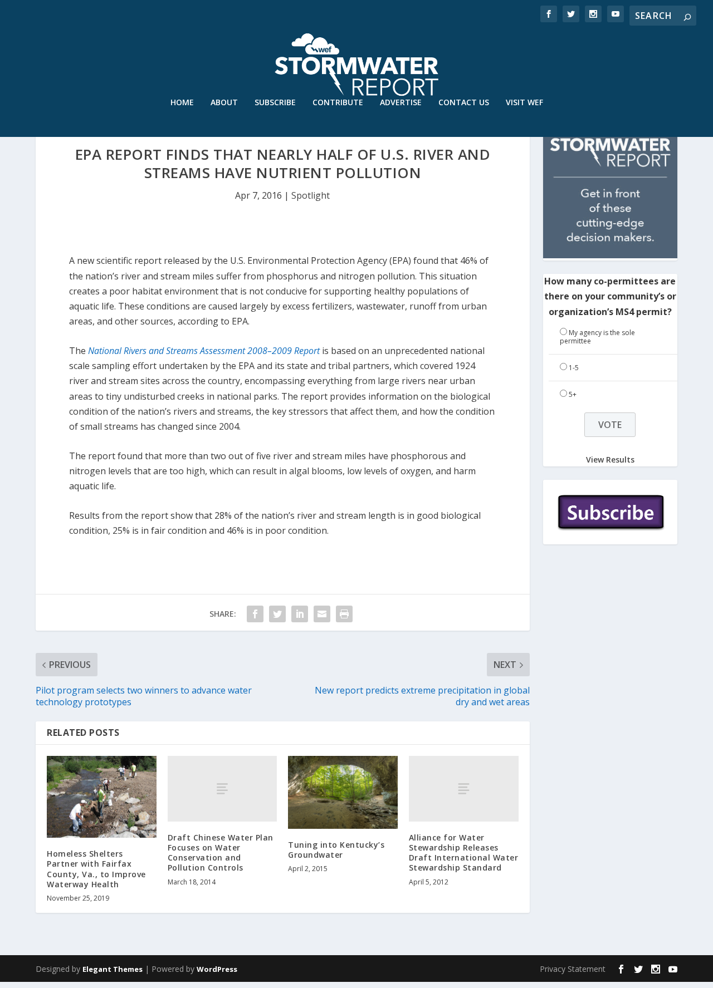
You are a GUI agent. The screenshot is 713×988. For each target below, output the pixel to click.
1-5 (574, 367)
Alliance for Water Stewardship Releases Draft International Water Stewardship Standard (464, 852)
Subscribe (275, 102)
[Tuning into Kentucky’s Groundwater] (343, 792)
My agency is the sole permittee (597, 337)
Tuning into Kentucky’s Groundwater (336, 849)
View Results (610, 459)
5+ (573, 394)
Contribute (337, 102)
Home (182, 102)
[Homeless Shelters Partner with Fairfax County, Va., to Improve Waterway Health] (102, 797)
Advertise (401, 102)
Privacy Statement (572, 969)
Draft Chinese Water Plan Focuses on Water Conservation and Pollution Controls (221, 852)
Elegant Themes (112, 969)
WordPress (217, 969)
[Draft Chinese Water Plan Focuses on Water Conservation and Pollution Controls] (222, 789)
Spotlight (310, 195)
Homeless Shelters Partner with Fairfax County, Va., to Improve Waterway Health (96, 868)
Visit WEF (524, 102)
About (224, 102)
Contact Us (463, 102)
